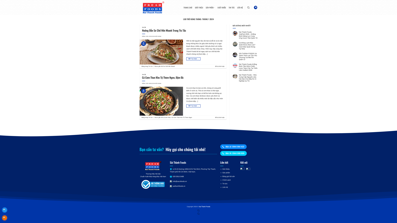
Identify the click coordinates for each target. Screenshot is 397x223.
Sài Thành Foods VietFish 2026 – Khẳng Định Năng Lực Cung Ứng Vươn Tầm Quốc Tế (248, 35)
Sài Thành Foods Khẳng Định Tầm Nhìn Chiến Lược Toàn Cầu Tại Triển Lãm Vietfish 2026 (248, 67)
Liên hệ (240, 7)
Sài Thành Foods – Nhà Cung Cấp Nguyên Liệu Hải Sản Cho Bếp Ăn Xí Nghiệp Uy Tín (247, 78)
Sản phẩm (209, 7)
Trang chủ (188, 7)
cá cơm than (167, 117)
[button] (255, 7)
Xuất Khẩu (222, 7)
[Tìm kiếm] (248, 7)
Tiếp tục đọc (193, 59)
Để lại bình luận (219, 66)
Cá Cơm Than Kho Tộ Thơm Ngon (181, 117)
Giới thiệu (199, 7)
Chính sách (226, 180)
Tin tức (232, 7)
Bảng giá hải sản (228, 176)
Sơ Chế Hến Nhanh (169, 66)
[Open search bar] (198, 210)
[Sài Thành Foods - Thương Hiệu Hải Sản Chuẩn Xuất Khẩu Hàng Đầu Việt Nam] (152, 7)
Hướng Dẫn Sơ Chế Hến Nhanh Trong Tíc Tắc (164, 30)
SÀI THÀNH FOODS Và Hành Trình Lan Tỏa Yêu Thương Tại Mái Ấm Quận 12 (248, 56)
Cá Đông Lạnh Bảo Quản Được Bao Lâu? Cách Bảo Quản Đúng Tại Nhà (247, 46)
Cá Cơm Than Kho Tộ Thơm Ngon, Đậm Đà (162, 77)
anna (159, 36)
